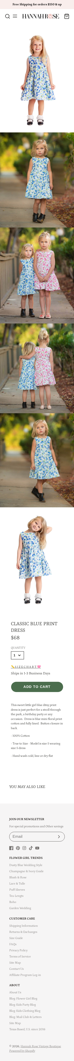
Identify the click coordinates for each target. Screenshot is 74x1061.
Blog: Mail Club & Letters (25, 1017)
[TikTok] (31, 848)
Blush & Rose (18, 877)
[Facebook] (11, 848)
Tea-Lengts (16, 896)
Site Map (15, 962)
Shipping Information (23, 926)
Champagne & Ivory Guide (26, 871)
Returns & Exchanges (23, 932)
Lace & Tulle (17, 883)
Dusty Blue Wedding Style (25, 865)
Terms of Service (20, 956)
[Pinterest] (18, 848)
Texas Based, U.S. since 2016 (27, 1029)
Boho (12, 902)
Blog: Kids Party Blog (22, 1004)
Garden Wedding (20, 908)
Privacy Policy (18, 950)
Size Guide (16, 938)
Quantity (18, 648)
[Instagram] (24, 848)
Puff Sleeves (17, 889)
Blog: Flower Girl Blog (23, 998)
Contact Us (16, 969)
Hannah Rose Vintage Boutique (41, 1046)
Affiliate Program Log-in (25, 975)
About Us (15, 992)
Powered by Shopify (22, 1051)
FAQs (12, 944)
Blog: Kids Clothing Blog (24, 1011)
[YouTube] (37, 848)
